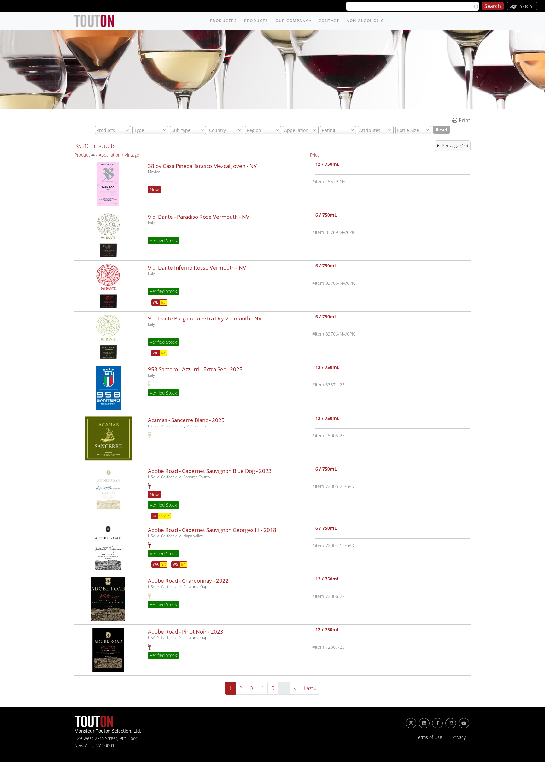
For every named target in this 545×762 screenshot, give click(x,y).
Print (463, 120)
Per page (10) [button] (455, 145)
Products (256, 20)
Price (315, 155)
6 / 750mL (326, 215)
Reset (442, 130)
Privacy (459, 737)
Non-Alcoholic (365, 20)
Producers (223, 20)
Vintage (132, 155)
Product (82, 155)
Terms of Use (429, 737)
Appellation (109, 155)
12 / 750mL (327, 164)
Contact (329, 20)
